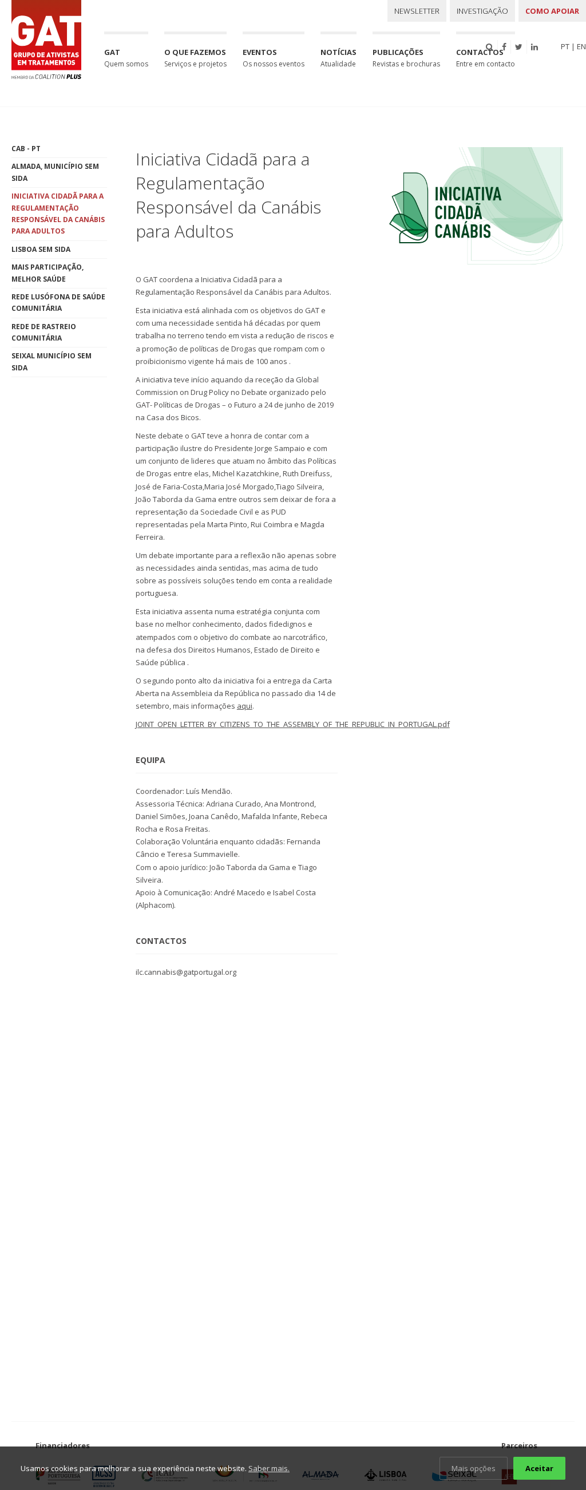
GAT (126, 58)
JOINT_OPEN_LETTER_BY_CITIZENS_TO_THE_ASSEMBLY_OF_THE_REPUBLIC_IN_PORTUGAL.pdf (293, 724)
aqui (244, 706)
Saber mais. (269, 1468)
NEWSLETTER (417, 11)
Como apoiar (552, 11)
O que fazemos (195, 58)
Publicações (406, 58)
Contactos (485, 58)
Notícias (338, 58)
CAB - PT (26, 148)
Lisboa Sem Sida (40, 249)
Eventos (273, 58)
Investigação (482, 11)
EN (581, 46)
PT (565, 46)
